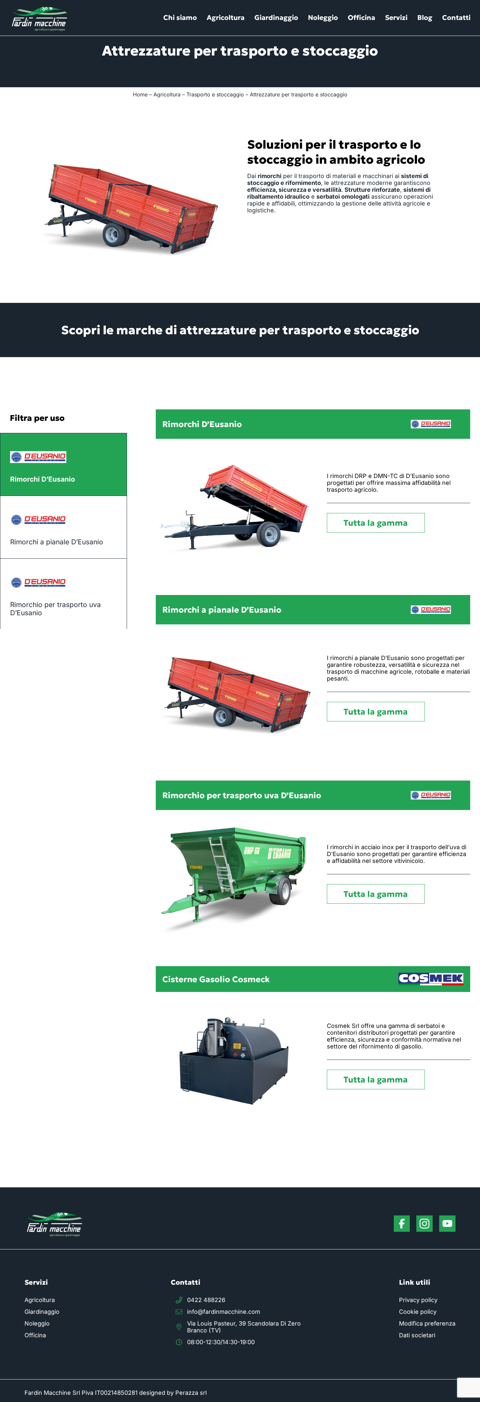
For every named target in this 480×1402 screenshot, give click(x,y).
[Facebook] (402, 1223)
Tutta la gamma (376, 523)
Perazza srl (191, 1392)
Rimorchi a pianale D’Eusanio (56, 542)
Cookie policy (418, 1311)
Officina (361, 17)
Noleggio (323, 17)
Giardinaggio (276, 17)
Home (140, 94)
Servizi (396, 17)
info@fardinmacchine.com (223, 1311)
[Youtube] (447, 1223)
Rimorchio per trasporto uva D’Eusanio (55, 609)
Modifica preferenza (427, 1323)
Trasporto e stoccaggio (215, 94)
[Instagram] (424, 1223)
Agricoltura (226, 17)
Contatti (456, 17)
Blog (424, 17)
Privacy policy (418, 1299)
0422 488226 (206, 1299)
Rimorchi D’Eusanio (42, 479)
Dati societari (417, 1335)
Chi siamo (180, 17)
